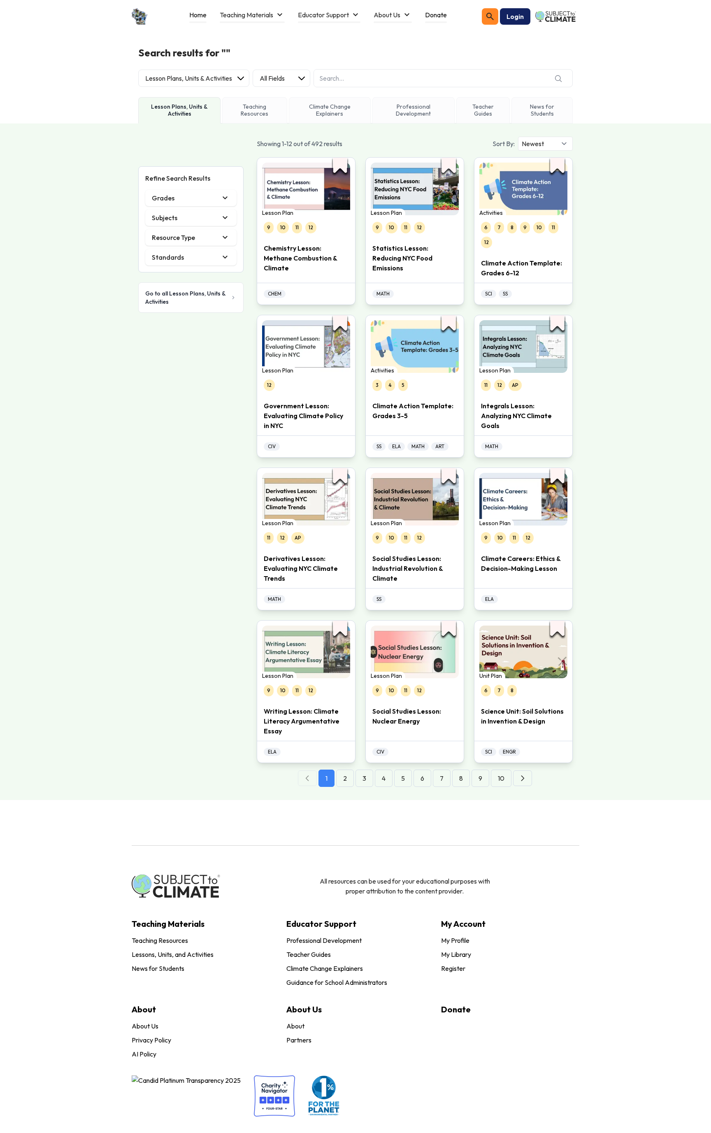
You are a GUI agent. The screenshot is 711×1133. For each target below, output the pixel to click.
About (295, 1026)
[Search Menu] (490, 16)
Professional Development (324, 940)
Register (453, 968)
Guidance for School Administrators (336, 982)
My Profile (455, 940)
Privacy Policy (151, 1040)
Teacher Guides (308, 954)
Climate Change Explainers (324, 968)
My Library (456, 954)
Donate (456, 1009)
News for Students (158, 968)
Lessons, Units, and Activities (173, 954)
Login (515, 16)
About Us (145, 1026)
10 (501, 778)
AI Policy (144, 1054)
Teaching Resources (160, 940)
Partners (298, 1040)
